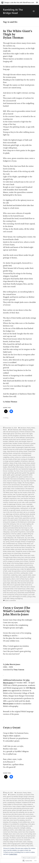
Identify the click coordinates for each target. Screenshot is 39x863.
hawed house (16, 481)
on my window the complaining (17, 824)
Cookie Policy (13, 854)
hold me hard (7, 485)
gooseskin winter (27, 475)
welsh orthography (26, 844)
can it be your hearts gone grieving (19, 798)
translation (27, 840)
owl (24, 512)
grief (31, 808)
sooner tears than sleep (10, 832)
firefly (13, 467)
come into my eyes (11, 800)
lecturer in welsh (25, 816)
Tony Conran (19, 840)
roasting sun (11, 530)
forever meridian (8, 471)
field (9, 467)
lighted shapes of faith (14, 496)
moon (24, 504)
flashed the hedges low (28, 469)
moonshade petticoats (9, 506)
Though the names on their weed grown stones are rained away (19, 552)
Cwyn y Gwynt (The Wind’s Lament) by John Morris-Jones (16, 611)
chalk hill (5, 449)
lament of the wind (13, 816)
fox (15, 471)
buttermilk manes (29, 447)
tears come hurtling (26, 834)
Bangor (21, 796)
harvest (9, 481)
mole (23, 502)
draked (24, 463)
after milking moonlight (26, 430)
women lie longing (25, 591)
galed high (11, 473)
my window (29, 818)
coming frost (16, 453)
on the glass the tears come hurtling (14, 826)
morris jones (13, 818)
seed (13, 536)
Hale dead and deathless (17, 479)
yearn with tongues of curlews (18, 596)
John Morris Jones (16, 814)
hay (22, 481)
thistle (5, 551)
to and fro (12, 840)
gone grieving (17, 808)
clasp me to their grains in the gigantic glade (22, 449)
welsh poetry (7, 579)
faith (33, 465)
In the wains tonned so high (26, 490)
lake (14, 494)
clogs (4, 451)
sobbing (28, 828)
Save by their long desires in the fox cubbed (18, 533)
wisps (32, 589)
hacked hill (6, 479)
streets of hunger (15, 542)
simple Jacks (20, 538)
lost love (32, 816)
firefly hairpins (19, 467)
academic (13, 794)
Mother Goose (21, 506)
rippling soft (29, 524)
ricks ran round (20, 524)
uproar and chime (14, 573)
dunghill (5, 465)
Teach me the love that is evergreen (21, 547)
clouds (25, 451)
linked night (24, 496)
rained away (31, 522)
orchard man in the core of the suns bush (18, 511)
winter (28, 589)
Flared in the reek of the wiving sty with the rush (19, 468)
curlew (12, 457)
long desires (13, 498)
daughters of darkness (21, 461)
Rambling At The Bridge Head (13, 11)
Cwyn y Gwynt (16, 806)
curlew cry (18, 457)
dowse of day (13, 463)
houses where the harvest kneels (13, 487)
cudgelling (6, 457)
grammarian (26, 808)
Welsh (5, 430)
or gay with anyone (14, 510)
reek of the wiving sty (9, 524)
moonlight (29, 504)
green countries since (25, 477)
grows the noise (27, 810)
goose (13, 475)
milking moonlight (29, 500)
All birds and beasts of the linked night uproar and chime (19, 433)
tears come (16, 834)
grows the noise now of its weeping (13, 812)
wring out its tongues (21, 595)
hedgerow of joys (11, 483)
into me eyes (28, 812)
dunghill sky (11, 465)
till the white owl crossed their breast (17, 559)
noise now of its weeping (17, 820)
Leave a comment (10, 600)
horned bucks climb (26, 485)
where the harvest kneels (21, 581)
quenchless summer (29, 518)
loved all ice (13, 500)
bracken (8, 445)
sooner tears (30, 830)
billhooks (11, 441)
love (18, 498)
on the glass (31, 824)
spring (7, 542)
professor (10, 828)
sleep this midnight (19, 828)
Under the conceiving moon (11, 569)
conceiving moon (26, 453)
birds (16, 441)
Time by (30, 559)
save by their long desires (18, 532)
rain (31, 520)
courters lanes (7, 455)
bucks (9, 447)
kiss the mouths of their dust (26, 492)
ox (26, 512)
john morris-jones (28, 814)
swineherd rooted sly (20, 545)
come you (21, 800)
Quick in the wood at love (21, 520)
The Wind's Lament (15, 838)
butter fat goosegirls (17, 447)
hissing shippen (29, 483)
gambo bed (18, 473)
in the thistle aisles (11, 490)
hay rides (26, 481)
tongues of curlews (13, 561)
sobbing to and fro (8, 830)
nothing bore (24, 508)
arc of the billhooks (19, 437)
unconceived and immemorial (24, 565)
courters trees (16, 455)
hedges (19, 483)
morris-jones (21, 818)
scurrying (8, 536)
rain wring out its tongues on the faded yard (19, 521)
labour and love (7, 494)
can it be (5, 798)
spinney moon (14, 540)
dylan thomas (20, 465)
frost (21, 471)
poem (12, 518)
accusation (19, 794)
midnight (5, 818)
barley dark (12, 439)
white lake (14, 583)
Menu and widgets (34, 13)
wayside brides (26, 575)
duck (28, 463)
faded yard (28, 465)
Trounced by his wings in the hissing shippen (19, 562)
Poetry (29, 428)
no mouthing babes (14, 508)
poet (16, 518)
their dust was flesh (28, 549)
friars (18, 471)
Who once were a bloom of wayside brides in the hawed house (19, 588)
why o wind (29, 846)
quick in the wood (8, 520)
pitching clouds (24, 514)
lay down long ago (21, 494)
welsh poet (31, 577)
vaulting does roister (26, 573)
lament (5, 816)
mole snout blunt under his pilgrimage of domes (19, 503)
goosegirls (18, 475)
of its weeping (13, 822)
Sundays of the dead (24, 543)
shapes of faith (20, 536)
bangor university (29, 796)
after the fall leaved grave (11, 432)
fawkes (5, 467)
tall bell (7, 547)
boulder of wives (18, 443)
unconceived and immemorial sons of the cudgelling (18, 567)
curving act (24, 459)
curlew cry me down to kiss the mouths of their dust (19, 458)
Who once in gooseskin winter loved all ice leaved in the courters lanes (17, 586)
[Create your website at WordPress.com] (19, 2)
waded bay (14, 575)
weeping (29, 842)
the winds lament (27, 838)
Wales (33, 428)
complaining (11, 802)
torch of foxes (24, 561)
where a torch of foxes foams (20, 579)
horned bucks (16, 485)
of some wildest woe (24, 822)
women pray (13, 593)
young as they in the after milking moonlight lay (19, 597)
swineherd (10, 545)
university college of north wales (12, 842)
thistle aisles (11, 551)
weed (33, 575)
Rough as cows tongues (22, 530)
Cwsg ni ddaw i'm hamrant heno (12, 804)
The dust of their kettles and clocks (19, 548)
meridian (20, 500)
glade (8, 475)
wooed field (20, 593)
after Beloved (14, 430)
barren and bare (21, 439)
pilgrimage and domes (12, 514)
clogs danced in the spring (15, 451)
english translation (26, 806)
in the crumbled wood (17, 489)
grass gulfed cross (13, 477)
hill (23, 483)
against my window (12, 796)
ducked (33, 463)
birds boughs (22, 441)
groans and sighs (17, 810)
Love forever (24, 498)
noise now (6, 820)
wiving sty (16, 591)
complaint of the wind (28, 802)
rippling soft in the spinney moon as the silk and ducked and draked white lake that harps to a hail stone (17, 528)
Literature (23, 428)
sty (16, 543)
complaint (18, 802)
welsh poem (23, 577)
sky (26, 538)
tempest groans (20, 836)
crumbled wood (26, 455)
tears (10, 834)
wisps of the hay (8, 591)
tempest (12, 836)
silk (15, 538)
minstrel (5, 502)
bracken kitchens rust (17, 445)
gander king (25, 473)
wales (20, 575)
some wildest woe (20, 830)
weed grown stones (9, 577)
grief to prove (7, 810)
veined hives (7, 575)
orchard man (25, 510)
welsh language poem (14, 844)
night (27, 506)
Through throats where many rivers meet (21, 555)
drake (20, 463)
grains (5, 477)
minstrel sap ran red (15, 502)
